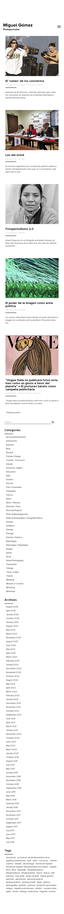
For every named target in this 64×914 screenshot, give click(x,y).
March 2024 (11, 634)
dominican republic (44, 863)
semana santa (50, 888)
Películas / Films (13, 506)
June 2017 (10, 834)
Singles (9, 549)
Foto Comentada (13, 487)
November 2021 (13, 707)
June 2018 (10, 792)
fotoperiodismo (13, 873)
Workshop (10, 587)
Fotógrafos (11, 491)
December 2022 (13, 668)
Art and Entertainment (16, 437)
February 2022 (13, 695)
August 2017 (12, 826)
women (52, 891)
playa (39, 882)
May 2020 (10, 745)
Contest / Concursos (15, 460)
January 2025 (12, 622)
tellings (23, 891)
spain (8, 891)
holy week (20, 876)
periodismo (21, 879)
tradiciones (33, 891)
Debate (9, 464)
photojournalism (13, 882)
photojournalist (29, 882)
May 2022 (10, 684)
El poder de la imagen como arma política (29, 304)
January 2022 (12, 699)
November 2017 (13, 815)
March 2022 (11, 691)
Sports (9, 553)
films (14, 870)
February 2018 (12, 803)
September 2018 (13, 788)
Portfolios (10, 526)
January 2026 (12, 614)
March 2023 (11, 657)
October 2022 (12, 676)
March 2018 (11, 799)
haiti (53, 873)
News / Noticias (13, 502)
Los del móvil (14, 155)
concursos (43, 860)
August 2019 (12, 761)
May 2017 (10, 838)
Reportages (11, 541)
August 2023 (12, 641)
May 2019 (10, 769)
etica (8, 870)
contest (53, 860)
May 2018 (10, 796)
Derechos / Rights (14, 468)
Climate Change (13, 456)
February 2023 (12, 661)
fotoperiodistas (28, 873)
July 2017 (10, 830)
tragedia (43, 891)
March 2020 (11, 749)
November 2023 (13, 637)
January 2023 (12, 664)
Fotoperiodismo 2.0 (19, 229)
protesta (31, 885)
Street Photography (14, 560)
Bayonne (10, 445)
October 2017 (12, 819)
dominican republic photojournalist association (27, 867)
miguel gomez (46, 876)
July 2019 (10, 765)
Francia (9, 495)
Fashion (9, 479)
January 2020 (12, 753)
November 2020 (13, 734)
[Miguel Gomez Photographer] (18, 27)
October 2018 (12, 784)
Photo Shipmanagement (17, 514)
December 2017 (13, 811)
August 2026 (12, 607)
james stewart (32, 876)
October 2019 (12, 757)
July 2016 (10, 842)
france (39, 873)
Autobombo (11, 441)
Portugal (10, 533)
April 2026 (11, 610)
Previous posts (12, 412)
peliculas (10, 879)
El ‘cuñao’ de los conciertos (24, 81)
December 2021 (13, 703)
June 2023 (11, 645)
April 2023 (11, 653)
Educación (11, 472)
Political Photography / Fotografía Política (24, 518)
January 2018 (12, 807)
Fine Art (9, 483)
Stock (8, 556)
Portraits (10, 529)
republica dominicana (24, 888)
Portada (9, 522)
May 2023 (10, 649)
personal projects (35, 879)
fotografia (22, 870)
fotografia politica (35, 870)
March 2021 (11, 726)
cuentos (10, 863)
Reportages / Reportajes (17, 545)
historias (10, 876)
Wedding (10, 580)
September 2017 (13, 823)
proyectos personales (47, 885)
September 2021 (13, 715)
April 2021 (10, 722)
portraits (22, 885)
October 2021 (12, 711)
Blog (8, 448)
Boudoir (9, 452)
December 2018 (13, 776)
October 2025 (12, 618)
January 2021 (12, 730)
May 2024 (10, 630)
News (8, 499)
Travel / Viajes (12, 572)
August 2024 (12, 626)
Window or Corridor (15, 583)
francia (47, 873)
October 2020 (13, 738)
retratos (38, 888)
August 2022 (12, 680)
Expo (8, 475)
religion (9, 888)
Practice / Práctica (14, 537)
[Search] (52, 422)
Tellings (9, 568)
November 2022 (13, 672)
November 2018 (13, 780)
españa (53, 867)
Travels (9, 576)
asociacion (11, 857)
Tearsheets (11, 564)
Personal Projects (14, 510)
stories (15, 891)
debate (18, 863)
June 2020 (11, 742)
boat (29, 860)
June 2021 (10, 718)
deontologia (28, 863)
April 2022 (11, 688)
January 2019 (12, 772)
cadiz (34, 860)
